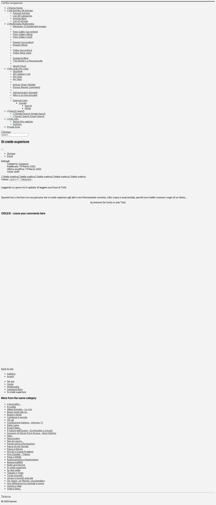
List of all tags (20, 21)
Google (22, 103)
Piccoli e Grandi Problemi (20, 451)
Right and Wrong (16, 465)
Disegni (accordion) (23, 42)
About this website (23, 121)
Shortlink (17, 71)
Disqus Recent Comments (26, 87)
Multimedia (27, 23)
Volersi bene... (14, 488)
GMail (28, 108)
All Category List (21, 74)
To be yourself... (15, 475)
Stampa (11, 153)
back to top (7, 369)
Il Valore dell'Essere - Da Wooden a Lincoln (30, 430)
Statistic (17, 124)
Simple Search (38, 113)
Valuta (4, 179)
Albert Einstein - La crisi (19, 409)
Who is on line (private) (25, 95)
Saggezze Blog (20, 58)
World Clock (19, 66)
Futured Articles (21, 13)
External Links (20, 100)
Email (10, 156)
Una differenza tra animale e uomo (25, 483)
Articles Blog (19, 18)
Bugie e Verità (14, 414)
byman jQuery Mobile (24, 84)
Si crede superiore (16, 467)
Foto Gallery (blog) (23, 34)
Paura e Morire (15, 449)
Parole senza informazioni (21, 443)
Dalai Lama (13, 425)
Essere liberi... (14, 428)
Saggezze (24, 163)
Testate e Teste (15, 473)
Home (19, 8)
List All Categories (22, 16)
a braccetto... (14, 404)
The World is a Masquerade (27, 60)
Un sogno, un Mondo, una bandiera (26, 480)
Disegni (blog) (20, 45)
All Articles (27, 10)
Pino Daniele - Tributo (18, 454)
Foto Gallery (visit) (22, 37)
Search (28, 105)
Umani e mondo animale (20, 478)
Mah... (10, 435)
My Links (24, 68)
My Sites (17, 79)
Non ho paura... (15, 441)
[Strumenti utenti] (2, 149)
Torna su (6, 496)
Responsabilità (15, 462)
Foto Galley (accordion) (25, 31)
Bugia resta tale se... (17, 412)
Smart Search (37, 116)
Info (16, 119)
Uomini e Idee (14, 486)
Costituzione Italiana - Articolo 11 (25, 422)
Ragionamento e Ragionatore (22, 459)
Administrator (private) (25, 92)
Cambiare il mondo (17, 417)
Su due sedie (13, 470)
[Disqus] (108, 254)
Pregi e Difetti (14, 457)
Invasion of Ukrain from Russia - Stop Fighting (31, 433)
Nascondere (13, 438)
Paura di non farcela (18, 446)
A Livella (11, 406)
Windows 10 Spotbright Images (29, 26)
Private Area (13, 127)
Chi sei (10, 420)
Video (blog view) (22, 53)
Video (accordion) (22, 50)
